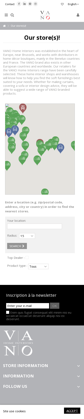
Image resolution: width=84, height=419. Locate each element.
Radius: (12, 235)
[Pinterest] (30, 3)
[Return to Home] (4, 26)
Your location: (16, 221)
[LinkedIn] (24, 3)
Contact (9, 4)
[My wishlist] (62, 4)
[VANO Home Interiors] (45, 15)
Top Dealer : (15, 257)
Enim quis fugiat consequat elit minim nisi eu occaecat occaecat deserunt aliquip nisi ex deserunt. (38, 315)
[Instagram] (35, 3)
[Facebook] (19, 3)
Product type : (17, 266)
